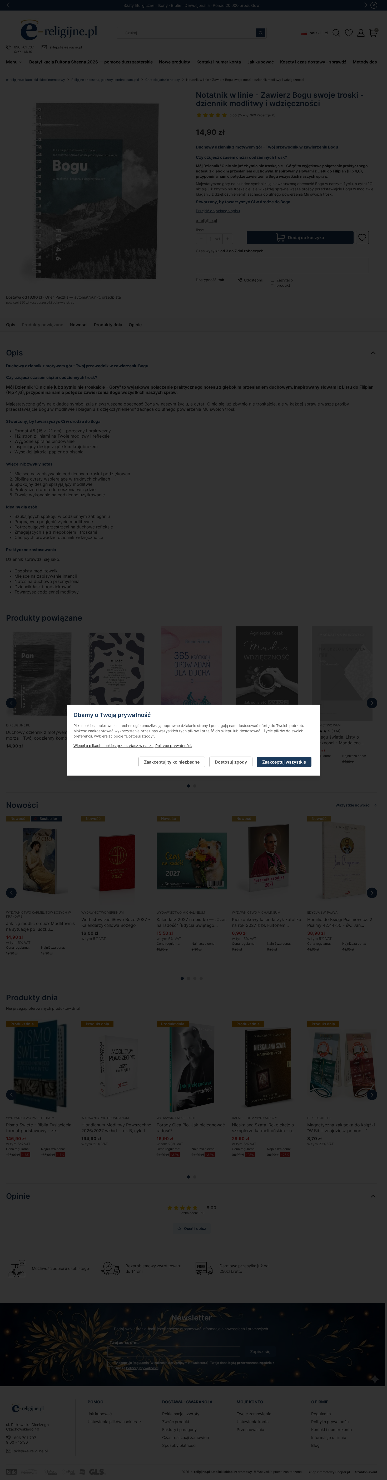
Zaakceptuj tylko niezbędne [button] (172, 761)
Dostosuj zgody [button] (231, 761)
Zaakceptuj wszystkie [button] (284, 761)
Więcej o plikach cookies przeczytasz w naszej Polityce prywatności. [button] (132, 745)
